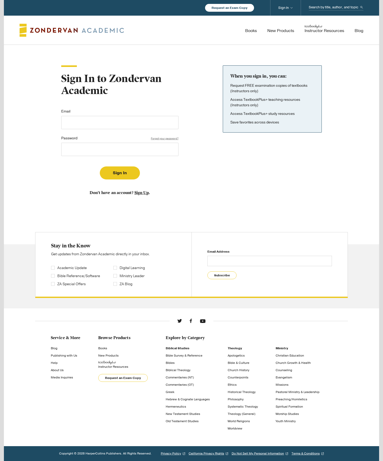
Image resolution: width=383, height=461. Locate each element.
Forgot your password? (164, 138)
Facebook (191, 321)
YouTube (203, 321)
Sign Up (141, 192)
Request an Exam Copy (230, 8)
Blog (54, 348)
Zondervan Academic (72, 30)
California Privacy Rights (206, 453)
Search (361, 7)
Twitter (179, 321)
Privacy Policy (171, 453)
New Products (108, 355)
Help (54, 363)
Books (102, 348)
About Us (57, 370)
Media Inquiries (62, 377)
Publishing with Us (64, 355)
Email (65, 112)
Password (119, 138)
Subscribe (222, 275)
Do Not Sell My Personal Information (258, 453)
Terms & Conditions (306, 453)
